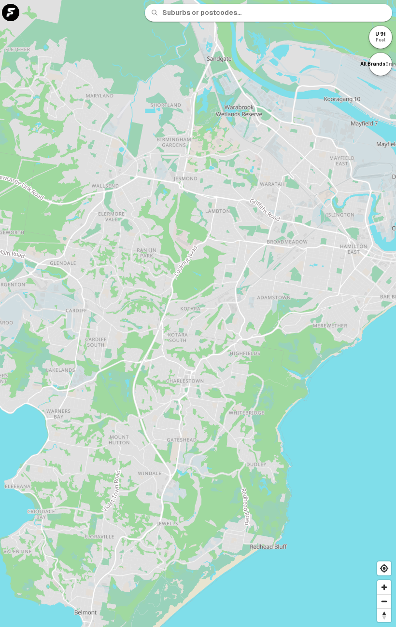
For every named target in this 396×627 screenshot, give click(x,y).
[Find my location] (384, 568)
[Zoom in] (384, 587)
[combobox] (274, 12)
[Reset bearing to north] (384, 615)
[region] (198, 313)
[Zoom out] (384, 601)
